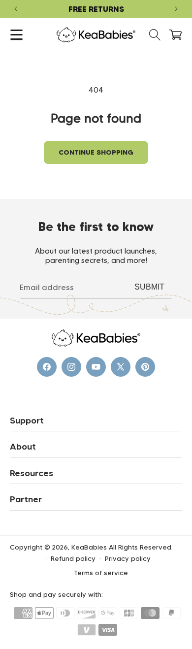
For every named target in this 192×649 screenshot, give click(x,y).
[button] (16, 34)
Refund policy (73, 558)
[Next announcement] (176, 8)
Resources (31, 473)
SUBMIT (149, 287)
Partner (26, 499)
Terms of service (101, 572)
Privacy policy (128, 558)
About (23, 446)
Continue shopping (96, 152)
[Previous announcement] (16, 8)
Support (27, 420)
